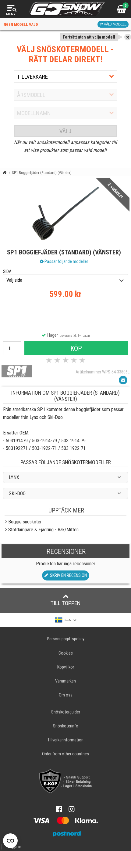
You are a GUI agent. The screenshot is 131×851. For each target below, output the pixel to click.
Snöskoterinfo (65, 726)
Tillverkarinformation (65, 740)
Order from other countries (65, 754)
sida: (7, 271)
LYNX (14, 477)
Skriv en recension (67, 575)
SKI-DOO (17, 493)
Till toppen (66, 603)
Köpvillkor (65, 667)
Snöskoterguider (65, 712)
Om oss (66, 695)
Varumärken (65, 681)
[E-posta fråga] (123, 380)
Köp (76, 348)
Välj (65, 131)
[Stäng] (127, 37)
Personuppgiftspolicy (65, 639)
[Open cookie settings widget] (10, 840)
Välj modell (114, 24)
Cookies (65, 653)
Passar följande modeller (66, 261)
